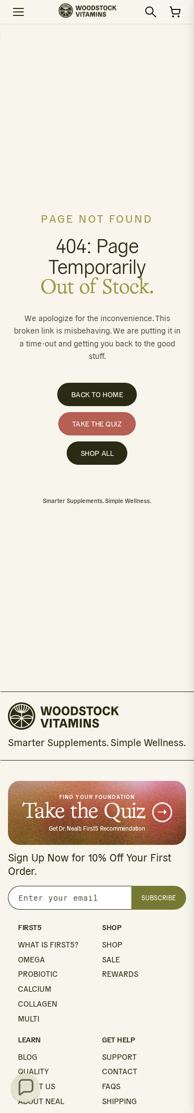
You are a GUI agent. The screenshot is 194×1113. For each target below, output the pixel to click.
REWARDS (120, 974)
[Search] (150, 11)
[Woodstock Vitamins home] (87, 11)
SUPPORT (119, 1057)
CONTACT (119, 1071)
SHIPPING (119, 1101)
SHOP (112, 944)
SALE (111, 959)
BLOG (27, 1057)
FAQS (111, 1086)
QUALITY (33, 1071)
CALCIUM (34, 989)
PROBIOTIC (38, 974)
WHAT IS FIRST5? (48, 944)
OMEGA (31, 959)
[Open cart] (175, 12)
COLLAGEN (37, 1004)
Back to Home (97, 394)
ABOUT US (36, 1086)
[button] (25, 1087)
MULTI (28, 1019)
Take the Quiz (96, 423)
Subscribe (158, 898)
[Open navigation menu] (19, 12)
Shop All (97, 453)
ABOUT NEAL (41, 1101)
